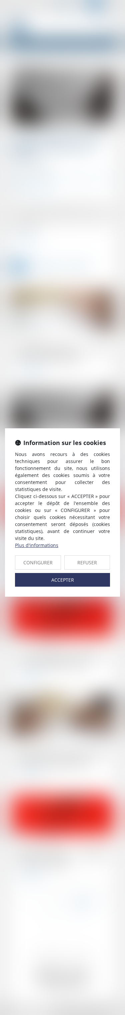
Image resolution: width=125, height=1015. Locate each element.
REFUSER (87, 562)
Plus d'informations (36, 545)
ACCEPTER (62, 580)
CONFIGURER (38, 562)
